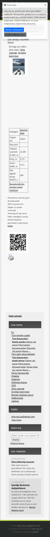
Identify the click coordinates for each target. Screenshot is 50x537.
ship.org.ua (36, 529)
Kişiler (10, 226)
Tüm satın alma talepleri (23, 354)
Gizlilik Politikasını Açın (15, 34)
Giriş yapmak (17, 389)
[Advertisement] (25, 100)
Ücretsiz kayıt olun (20, 392)
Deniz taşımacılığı (20, 373)
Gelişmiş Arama (19, 382)
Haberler (15, 379)
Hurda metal (32, 367)
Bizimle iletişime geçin (22, 395)
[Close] (45, 5)
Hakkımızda (17, 398)
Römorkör (31, 348)
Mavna (25, 351)
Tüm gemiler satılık (20, 335)
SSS (13, 385)
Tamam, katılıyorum (14, 30)
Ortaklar (15, 376)
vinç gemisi (17, 370)
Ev (12, 332)
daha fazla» (17, 420)
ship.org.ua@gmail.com (23, 417)
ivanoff (34, 532)
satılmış (15, 401)
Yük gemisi (17, 351)
